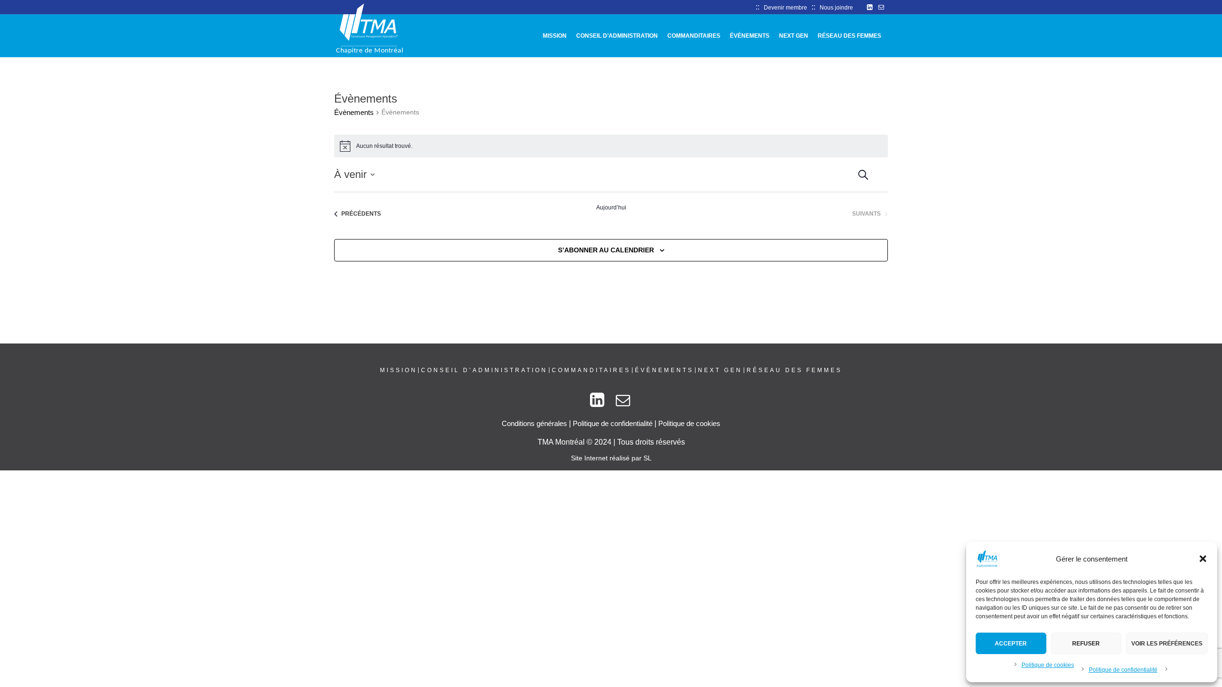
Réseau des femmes (794, 370)
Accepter (1011, 643)
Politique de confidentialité (1123, 669)
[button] (1203, 558)
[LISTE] (888, 173)
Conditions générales (534, 423)
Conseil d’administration (484, 370)
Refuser (1086, 643)
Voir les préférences (1166, 643)
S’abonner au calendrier (606, 250)
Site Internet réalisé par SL (611, 458)
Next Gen (720, 370)
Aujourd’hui (611, 207)
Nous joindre (836, 7)
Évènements (354, 112)
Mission (398, 370)
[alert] (611, 146)
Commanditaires (591, 370)
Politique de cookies (1048, 665)
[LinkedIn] (869, 7)
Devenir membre (785, 7)
